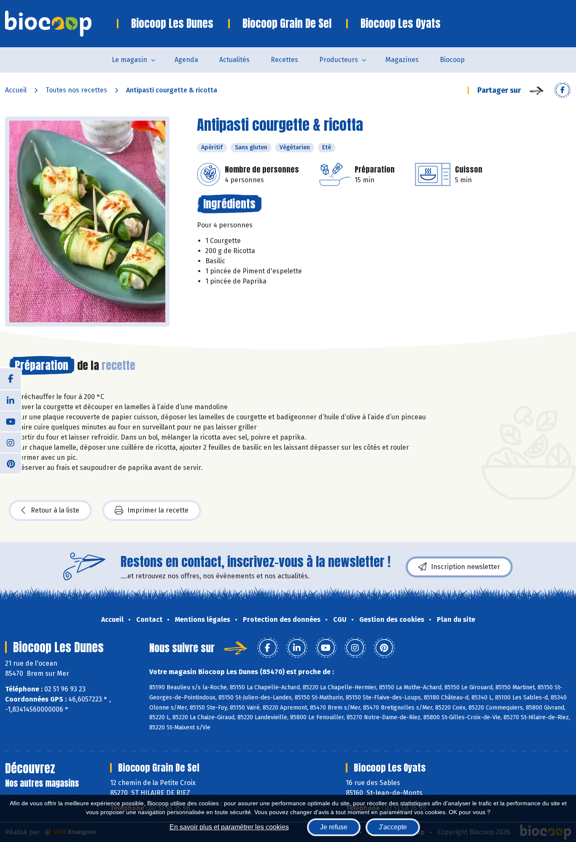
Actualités (234, 60)
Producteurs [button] (338, 60)
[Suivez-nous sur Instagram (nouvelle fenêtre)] (10, 442)
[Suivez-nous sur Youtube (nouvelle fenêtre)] (10, 421)
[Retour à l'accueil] (61, 24)
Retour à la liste (55, 510)
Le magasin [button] (129, 60)
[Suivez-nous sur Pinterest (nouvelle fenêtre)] (10, 463)
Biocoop (452, 60)
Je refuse (333, 827)
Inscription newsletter (465, 567)
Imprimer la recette (157, 510)
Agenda (186, 60)
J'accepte (393, 827)
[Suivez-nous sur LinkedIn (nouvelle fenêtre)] (10, 399)
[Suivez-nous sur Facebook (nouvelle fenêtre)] (10, 378)
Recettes (284, 60)
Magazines (402, 60)
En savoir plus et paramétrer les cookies (229, 827)
